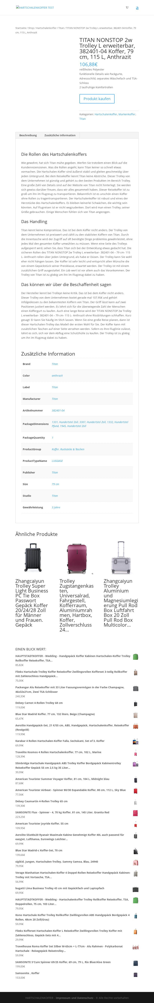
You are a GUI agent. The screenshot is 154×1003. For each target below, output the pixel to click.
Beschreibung (28, 135)
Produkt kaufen (97, 98)
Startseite (20, 28)
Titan (61, 28)
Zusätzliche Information (60, 135)
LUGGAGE (57, 461)
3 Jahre (56, 507)
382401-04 (58, 410)
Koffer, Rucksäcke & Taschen (68, 449)
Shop (31, 28)
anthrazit (57, 375)
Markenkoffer (127, 114)
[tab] (28, 135)
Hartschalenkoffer (46, 28)
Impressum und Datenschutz (74, 998)
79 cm (55, 484)
